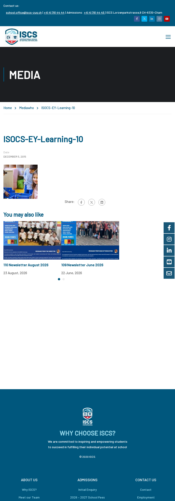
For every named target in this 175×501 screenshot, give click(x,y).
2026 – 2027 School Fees (87, 497)
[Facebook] (81, 202)
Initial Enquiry (87, 489)
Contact (146, 489)
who (31, 108)
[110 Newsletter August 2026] (32, 240)
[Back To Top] (165, 493)
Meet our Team (29, 497)
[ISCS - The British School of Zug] (21, 36)
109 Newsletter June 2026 (82, 265)
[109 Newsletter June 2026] (90, 240)
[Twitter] (91, 202)
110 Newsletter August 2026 (25, 265)
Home (7, 108)
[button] (59, 279)
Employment (146, 497)
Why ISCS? (29, 489)
